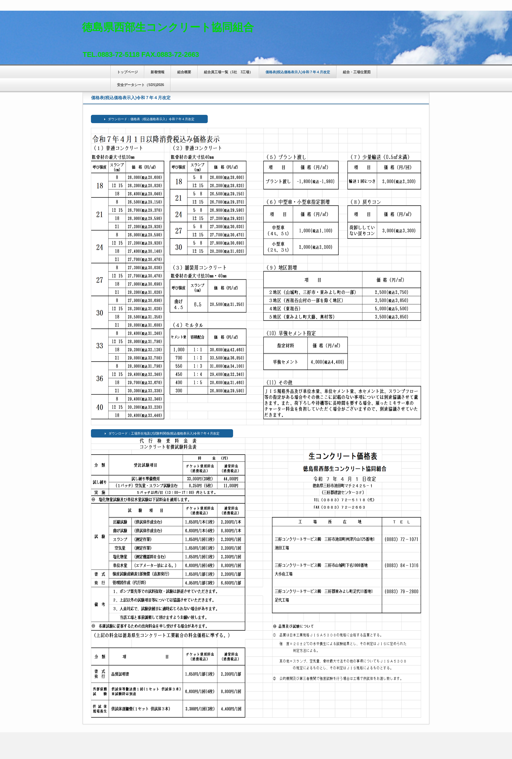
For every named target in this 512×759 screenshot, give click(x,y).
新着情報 (158, 72)
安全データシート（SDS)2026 (140, 85)
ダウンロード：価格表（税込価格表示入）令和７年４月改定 (151, 119)
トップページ (127, 72)
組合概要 (184, 72)
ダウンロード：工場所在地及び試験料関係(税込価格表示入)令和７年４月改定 (164, 433)
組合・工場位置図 (357, 72)
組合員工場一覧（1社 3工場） (228, 72)
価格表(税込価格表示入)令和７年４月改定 (298, 72)
